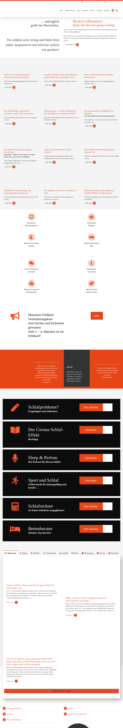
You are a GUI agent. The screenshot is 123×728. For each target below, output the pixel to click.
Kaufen (9, 714)
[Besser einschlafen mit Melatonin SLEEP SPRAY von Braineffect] (92, 178)
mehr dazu (8, 87)
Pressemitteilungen (14, 720)
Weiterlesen (10, 602)
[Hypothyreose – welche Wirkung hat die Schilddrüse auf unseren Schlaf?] (52, 97)
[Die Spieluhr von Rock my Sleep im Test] (52, 177)
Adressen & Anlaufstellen (77, 714)
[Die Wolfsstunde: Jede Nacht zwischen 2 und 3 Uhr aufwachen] (12, 98)
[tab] (10, 553)
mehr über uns (70, 44)
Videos (70, 708)
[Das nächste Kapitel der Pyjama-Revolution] (12, 136)
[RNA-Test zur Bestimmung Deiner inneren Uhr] (92, 136)
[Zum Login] (113, 10)
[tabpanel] (61, 627)
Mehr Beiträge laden (61, 691)
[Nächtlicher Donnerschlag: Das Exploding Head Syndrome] (12, 177)
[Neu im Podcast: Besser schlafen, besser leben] (92, 61)
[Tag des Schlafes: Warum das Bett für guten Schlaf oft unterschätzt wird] (52, 61)
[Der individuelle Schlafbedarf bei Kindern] (92, 99)
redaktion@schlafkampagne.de (92, 2)
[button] (116, 10)
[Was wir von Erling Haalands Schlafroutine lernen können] (12, 61)
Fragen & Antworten (14, 708)
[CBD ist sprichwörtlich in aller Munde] (52, 138)
